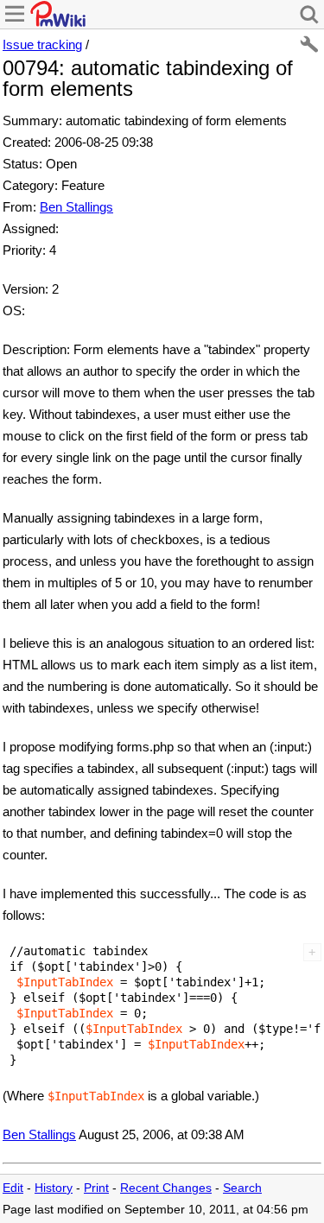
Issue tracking (42, 44)
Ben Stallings (76, 207)
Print (96, 1188)
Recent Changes (166, 1188)
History (54, 1188)
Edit (13, 1188)
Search (242, 1188)
